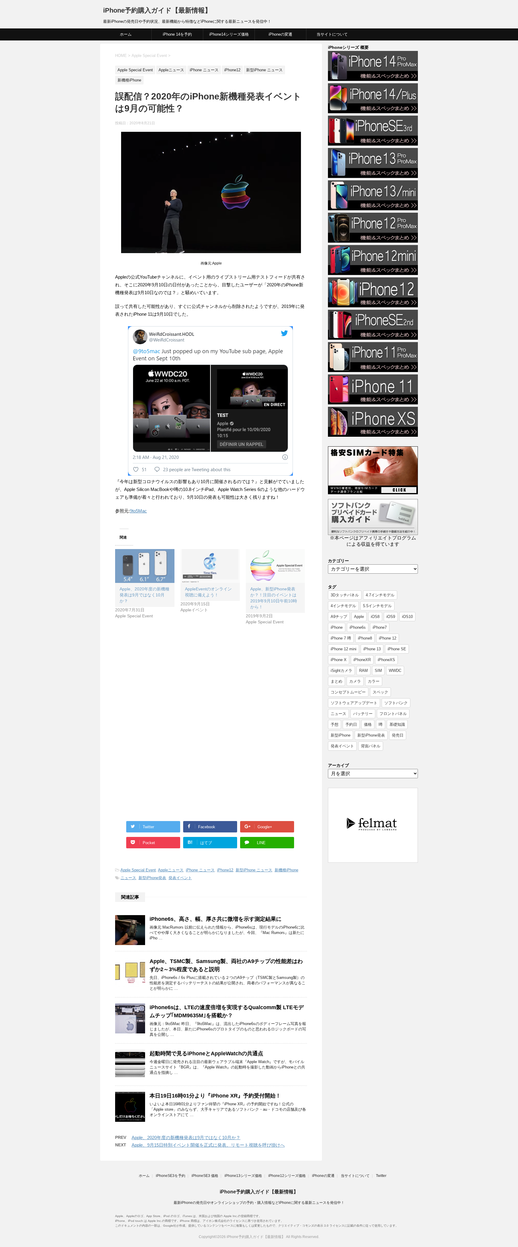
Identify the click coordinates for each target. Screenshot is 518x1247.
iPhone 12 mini (343, 649)
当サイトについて (332, 34)
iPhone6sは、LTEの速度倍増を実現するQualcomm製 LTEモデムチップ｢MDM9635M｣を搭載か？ (227, 1011)
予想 (334, 724)
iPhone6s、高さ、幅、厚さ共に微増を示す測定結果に (215, 919)
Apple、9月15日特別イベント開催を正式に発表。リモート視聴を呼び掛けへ (208, 1145)
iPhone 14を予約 (177, 34)
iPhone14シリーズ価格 (229, 34)
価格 (368, 724)
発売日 (397, 735)
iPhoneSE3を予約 (170, 1176)
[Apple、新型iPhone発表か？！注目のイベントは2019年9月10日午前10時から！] (275, 566)
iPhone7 (380, 627)
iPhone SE (397, 649)
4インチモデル (343, 606)
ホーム (126, 34)
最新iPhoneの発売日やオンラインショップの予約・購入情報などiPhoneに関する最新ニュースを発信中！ (259, 1203)
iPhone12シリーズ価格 (287, 1176)
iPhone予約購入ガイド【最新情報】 (157, 10)
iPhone (337, 627)
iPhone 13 (372, 649)
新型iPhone (340, 735)
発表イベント (180, 878)
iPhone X (339, 659)
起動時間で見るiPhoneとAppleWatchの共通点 (206, 1053)
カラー (374, 681)
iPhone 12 (387, 638)
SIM (378, 670)
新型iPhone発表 (152, 878)
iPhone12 (225, 870)
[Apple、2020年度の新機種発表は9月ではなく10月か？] (144, 566)
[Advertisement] (165, 682)
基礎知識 (397, 724)
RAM (363, 670)
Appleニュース (170, 870)
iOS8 (375, 616)
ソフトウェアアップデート (354, 703)
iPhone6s (358, 627)
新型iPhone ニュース (254, 870)
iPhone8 (365, 638)
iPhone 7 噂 (341, 638)
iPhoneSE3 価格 (205, 1176)
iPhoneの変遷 (280, 34)
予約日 (351, 724)
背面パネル (370, 746)
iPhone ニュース (200, 870)
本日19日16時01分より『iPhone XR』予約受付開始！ (215, 1096)
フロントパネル (393, 713)
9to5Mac (138, 510)
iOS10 (407, 616)
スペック (380, 692)
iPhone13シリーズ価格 (243, 1176)
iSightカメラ (341, 670)
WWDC (395, 670)
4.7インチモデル (380, 595)
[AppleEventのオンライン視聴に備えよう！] (210, 566)
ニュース (128, 878)
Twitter (381, 1176)
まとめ (336, 681)
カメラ (355, 681)
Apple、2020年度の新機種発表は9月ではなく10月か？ (144, 595)
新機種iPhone (286, 870)
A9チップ (339, 616)
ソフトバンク (396, 703)
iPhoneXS (386, 659)
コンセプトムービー (348, 692)
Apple (359, 616)
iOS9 (390, 616)
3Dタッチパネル (345, 595)
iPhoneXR (362, 659)
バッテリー (363, 713)
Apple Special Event (138, 870)
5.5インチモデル (377, 606)
